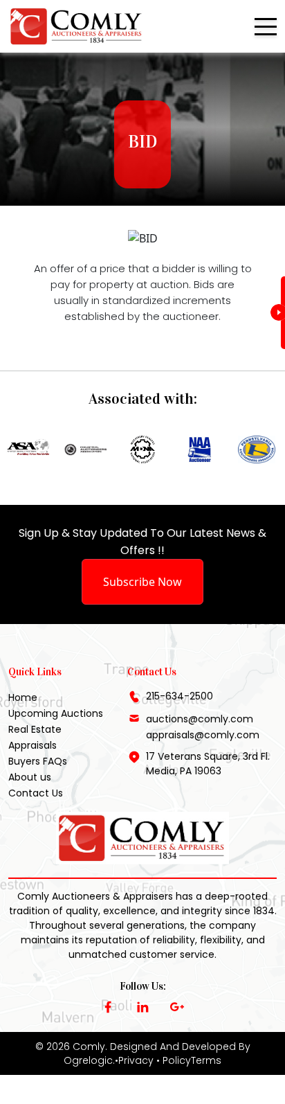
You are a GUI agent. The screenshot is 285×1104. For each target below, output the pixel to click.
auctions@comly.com (199, 719)
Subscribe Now (142, 581)
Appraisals (32, 745)
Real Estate (35, 729)
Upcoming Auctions (55, 713)
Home (22, 697)
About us (29, 777)
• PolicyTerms (188, 1060)
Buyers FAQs (37, 761)
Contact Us (35, 793)
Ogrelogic (88, 1060)
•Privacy (134, 1060)
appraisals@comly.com (202, 735)
